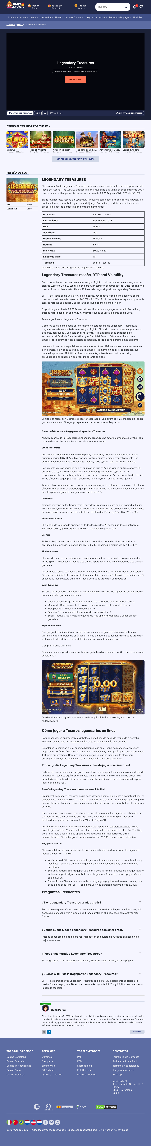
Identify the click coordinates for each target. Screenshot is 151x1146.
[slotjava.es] (15, 7)
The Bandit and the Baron (88, 150)
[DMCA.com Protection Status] (106, 1107)
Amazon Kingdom (61, 150)
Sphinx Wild (48, 1065)
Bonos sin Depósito (56, 6)
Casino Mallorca (15, 1074)
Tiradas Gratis (82, 6)
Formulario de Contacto (126, 1056)
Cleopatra (47, 1061)
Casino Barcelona (16, 1056)
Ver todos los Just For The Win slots (76, 159)
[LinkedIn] (49, 1032)
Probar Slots (35, 6)
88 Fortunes (48, 1070)
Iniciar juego (75, 79)
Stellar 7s (10, 150)
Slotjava (10, 25)
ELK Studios (84, 1070)
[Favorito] (44, 113)
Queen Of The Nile (52, 1074)
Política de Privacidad (125, 1061)
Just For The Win (77, 67)
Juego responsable (123, 1070)
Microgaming (84, 1065)
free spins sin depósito (106, 615)
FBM (79, 1061)
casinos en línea (109, 779)
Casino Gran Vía (15, 1061)
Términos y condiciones (126, 1065)
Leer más (137, 1032)
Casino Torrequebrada (18, 1065)
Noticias (137, 17)
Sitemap (117, 1074)
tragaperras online (120, 826)
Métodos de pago (119, 17)
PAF (79, 1056)
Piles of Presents (38, 150)
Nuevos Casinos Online (68, 17)
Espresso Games (86, 1074)
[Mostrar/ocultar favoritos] (141, 7)
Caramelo (47, 1056)
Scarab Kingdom (131, 150)
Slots (33, 17)
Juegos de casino (95, 17)
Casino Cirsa (13, 1070)
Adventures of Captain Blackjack (115, 150)
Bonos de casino (17, 17)
